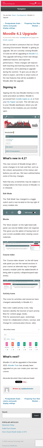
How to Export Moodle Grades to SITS (14, 432)
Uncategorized (21, 15)
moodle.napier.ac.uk (24, 99)
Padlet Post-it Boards (9, 428)
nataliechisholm (27, 389)
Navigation (21, 9)
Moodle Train (13, 365)
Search (4, 412)
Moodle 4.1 (33, 54)
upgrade (10, 40)
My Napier (11, 102)
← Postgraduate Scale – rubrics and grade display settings (12, 25)
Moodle (5, 40)
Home (14, 15)
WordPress (13, 446)
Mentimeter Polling (8, 425)
